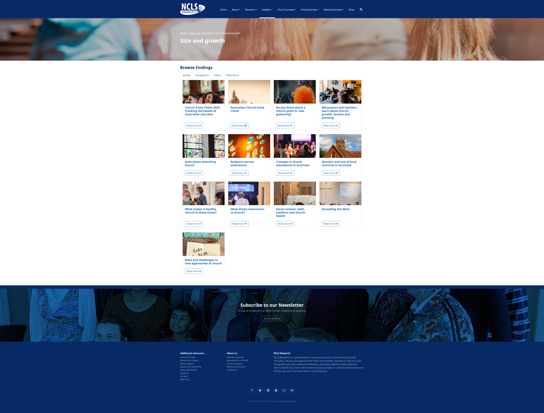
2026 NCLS (185, 379)
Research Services (235, 357)
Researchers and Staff (237, 360)
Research (250, 9)
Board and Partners (236, 366)
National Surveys (333, 9)
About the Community (190, 366)
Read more (192, 125)
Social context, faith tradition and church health (290, 212)
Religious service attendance (242, 163)
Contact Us (232, 370)
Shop (351, 9)
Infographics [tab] (202, 75)
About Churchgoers (189, 360)
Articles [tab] (187, 75)
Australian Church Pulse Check (247, 109)
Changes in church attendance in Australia (292, 163)
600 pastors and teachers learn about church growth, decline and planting (339, 113)
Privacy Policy (290, 401)
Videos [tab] (217, 75)
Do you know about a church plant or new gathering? (291, 111)
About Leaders (187, 363)
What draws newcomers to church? (247, 210)
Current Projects (234, 363)
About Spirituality (188, 370)
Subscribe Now (272, 318)
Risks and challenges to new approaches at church (203, 261)
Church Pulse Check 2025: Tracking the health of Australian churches (202, 111)
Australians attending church (200, 163)
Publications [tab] (232, 75)
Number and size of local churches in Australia (339, 163)
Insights (266, 9)
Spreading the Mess (336, 209)
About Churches (188, 357)
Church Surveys (285, 9)
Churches (207, 33)
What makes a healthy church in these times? (201, 210)
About (235, 9)
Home (223, 9)
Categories (194, 33)
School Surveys (309, 9)
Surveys (184, 376)
